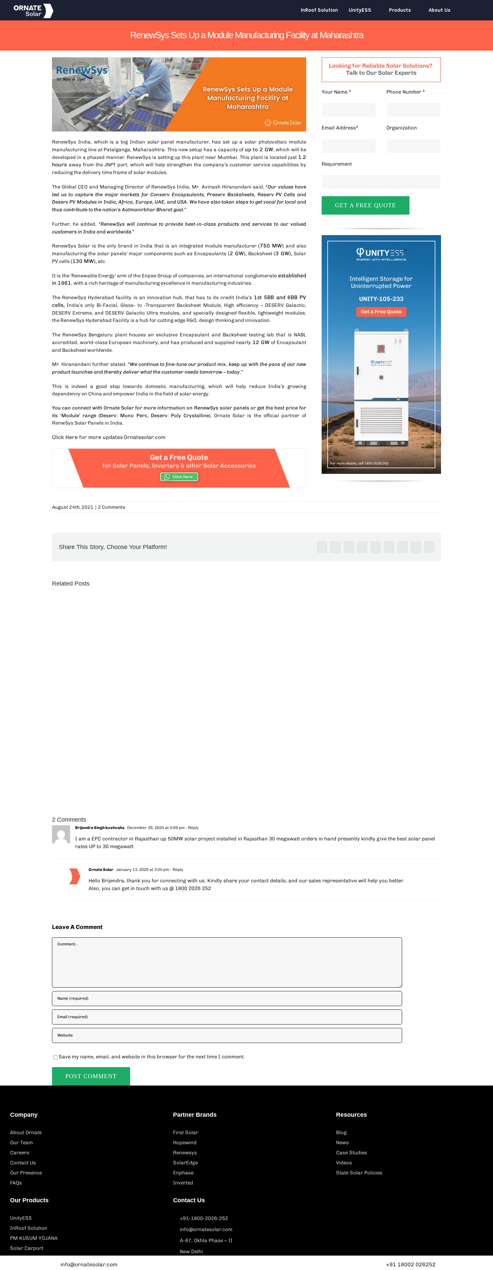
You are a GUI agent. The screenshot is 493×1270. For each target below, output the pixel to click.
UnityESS (21, 1218)
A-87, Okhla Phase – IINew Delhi (206, 1246)
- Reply (191, 827)
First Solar (185, 1132)
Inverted (183, 1183)
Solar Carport (26, 1248)
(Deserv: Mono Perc (123, 415)
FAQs (16, 1183)
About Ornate (26, 1132)
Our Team (21, 1143)
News (342, 1143)
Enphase (183, 1173)
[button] (470, 10)
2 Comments (111, 507)
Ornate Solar (119, 408)
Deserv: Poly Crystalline (180, 415)
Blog (341, 1132)
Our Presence (26, 1173)
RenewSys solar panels (221, 408)
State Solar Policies (359, 1173)
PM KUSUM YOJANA (34, 1238)
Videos (344, 1163)
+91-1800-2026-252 (204, 1218)
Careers (19, 1153)
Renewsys (185, 1153)
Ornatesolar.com (144, 437)
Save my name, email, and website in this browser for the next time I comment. (152, 1057)
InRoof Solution (28, 1228)
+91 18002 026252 (411, 1264)
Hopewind (185, 1143)
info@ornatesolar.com (206, 1229)
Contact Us (23, 1163)
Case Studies (351, 1153)
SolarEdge (185, 1163)
